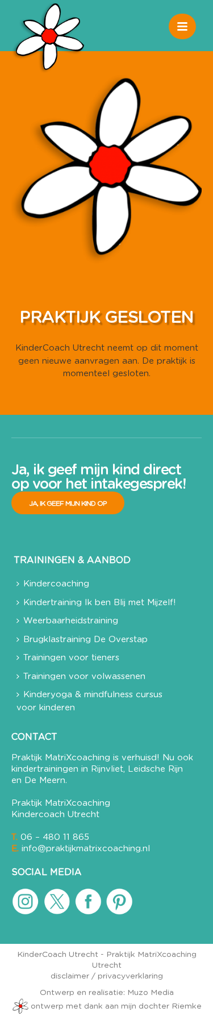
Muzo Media (150, 993)
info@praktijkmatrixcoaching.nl (86, 848)
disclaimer (70, 976)
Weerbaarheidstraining (70, 621)
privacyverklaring (130, 976)
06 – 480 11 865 (54, 837)
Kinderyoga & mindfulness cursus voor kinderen (89, 701)
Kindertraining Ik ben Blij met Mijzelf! (99, 602)
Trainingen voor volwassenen (84, 676)
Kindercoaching (56, 584)
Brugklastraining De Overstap (85, 639)
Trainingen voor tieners (71, 657)
